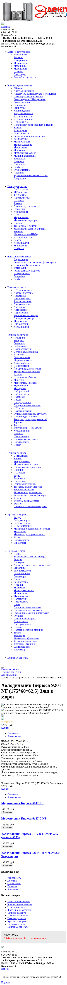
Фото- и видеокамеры (19, 910)
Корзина (5, 26)
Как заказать (14, 877)
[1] (2, 722)
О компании (14, 883)
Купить (5, 727)
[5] (12, 722)
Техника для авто (16, 912)
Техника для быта (16, 918)
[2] (5, 722)
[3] (7, 722)
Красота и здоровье (17, 921)
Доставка (12, 880)
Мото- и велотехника (18, 901)
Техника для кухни (17, 915)
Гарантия (12, 886)
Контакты (12, 889)
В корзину (7, 812)
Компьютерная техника (19, 904)
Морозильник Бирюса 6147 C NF (23, 818)
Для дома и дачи (16, 924)
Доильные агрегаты (18, 927)
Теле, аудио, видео (17, 907)
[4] (9, 722)
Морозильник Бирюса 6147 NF (22, 803)
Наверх (5, 968)
